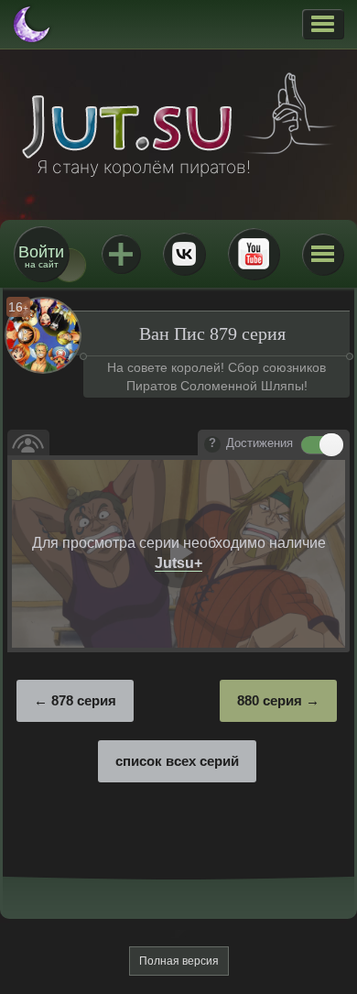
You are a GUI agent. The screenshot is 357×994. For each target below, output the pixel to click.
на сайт (41, 256)
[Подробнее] (212, 444)
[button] (322, 23)
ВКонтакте (184, 254)
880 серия (269, 700)
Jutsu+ (121, 254)
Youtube (253, 253)
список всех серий (177, 761)
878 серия (83, 700)
